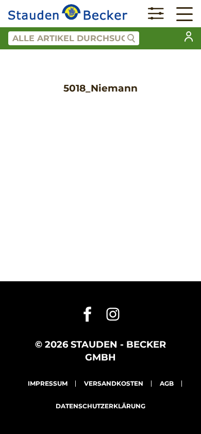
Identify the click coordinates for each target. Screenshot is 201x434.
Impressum (48, 383)
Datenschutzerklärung (100, 406)
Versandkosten (113, 383)
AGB (167, 383)
